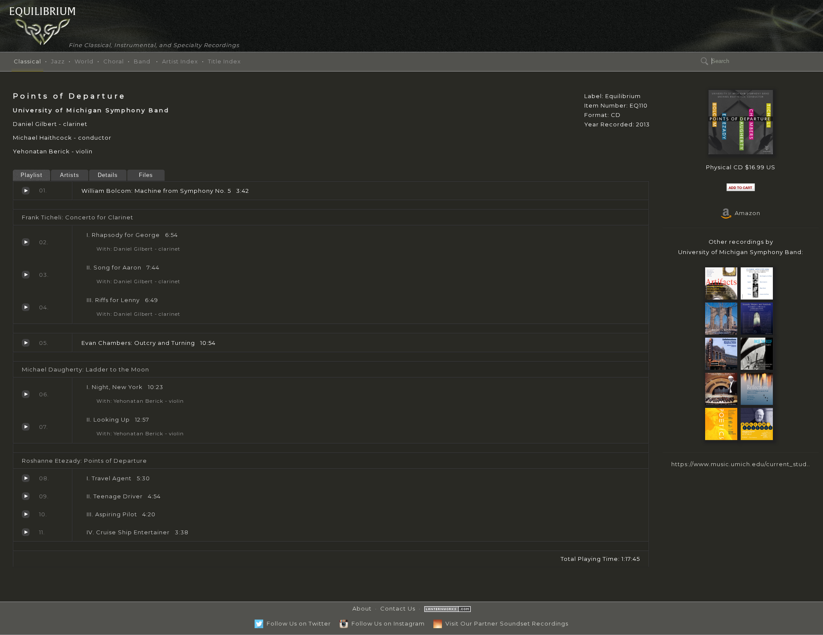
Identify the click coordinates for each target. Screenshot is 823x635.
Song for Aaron (26, 275)
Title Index (224, 61)
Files (146, 175)
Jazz (58, 61)
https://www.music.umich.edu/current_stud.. (740, 464)
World (84, 61)
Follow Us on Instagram (386, 623)
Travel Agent (26, 478)
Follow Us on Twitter (297, 623)
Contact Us (397, 608)
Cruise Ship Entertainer (26, 532)
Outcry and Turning (26, 343)
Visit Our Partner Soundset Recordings (505, 623)
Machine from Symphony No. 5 (26, 191)
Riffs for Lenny (26, 307)
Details (108, 175)
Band (142, 61)
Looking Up (26, 427)
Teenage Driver (26, 496)
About (362, 608)
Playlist (31, 175)
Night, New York (26, 394)
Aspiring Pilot (26, 514)
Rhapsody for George (26, 242)
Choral (113, 61)
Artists (69, 175)
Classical (27, 61)
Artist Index (180, 61)
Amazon (745, 213)
